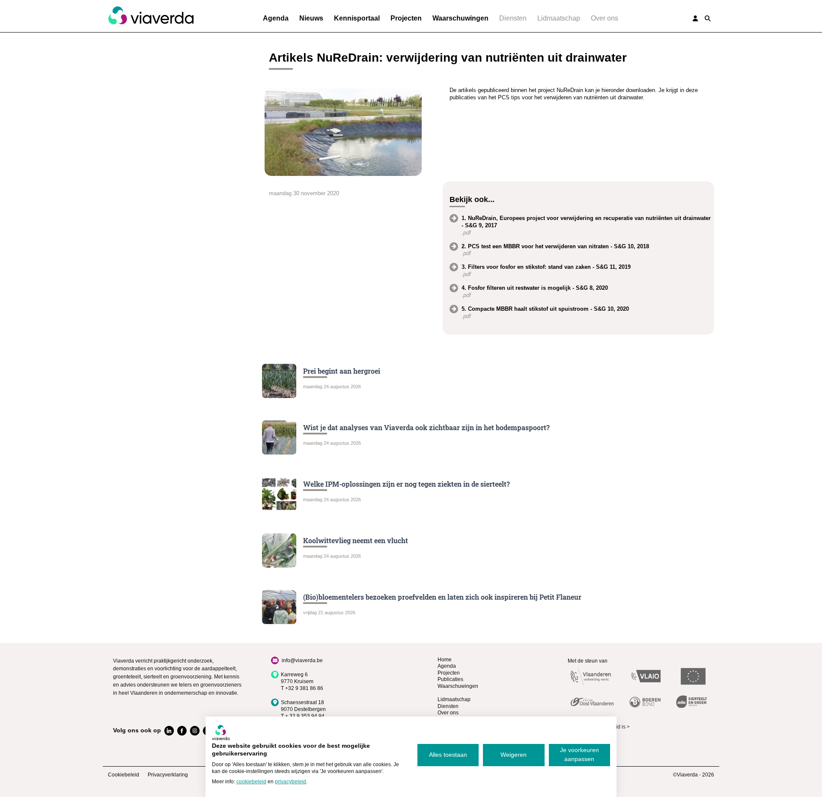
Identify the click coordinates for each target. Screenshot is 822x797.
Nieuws (311, 18)
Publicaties (450, 679)
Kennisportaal (357, 18)
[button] (707, 18)
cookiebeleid (251, 782)
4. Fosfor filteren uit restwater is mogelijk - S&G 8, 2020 (535, 288)
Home (445, 660)
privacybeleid (290, 782)
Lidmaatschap (558, 18)
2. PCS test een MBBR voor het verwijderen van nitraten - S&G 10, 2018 (555, 246)
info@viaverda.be (302, 660)
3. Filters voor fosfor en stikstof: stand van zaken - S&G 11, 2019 (546, 267)
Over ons (604, 18)
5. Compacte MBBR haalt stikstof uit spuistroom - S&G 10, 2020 (545, 309)
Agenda (276, 18)
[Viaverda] (151, 15)
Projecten (406, 18)
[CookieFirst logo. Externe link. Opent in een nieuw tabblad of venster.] (220, 732)
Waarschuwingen (460, 18)
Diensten (513, 18)
